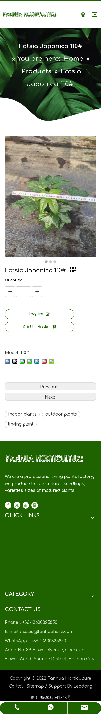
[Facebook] (8, 505)
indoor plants (22, 414)
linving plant (20, 424)
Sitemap (35, 686)
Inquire (36, 314)
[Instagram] (34, 505)
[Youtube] (26, 505)
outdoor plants (61, 414)
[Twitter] (17, 505)
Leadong (83, 686)
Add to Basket (37, 327)
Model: (12, 352)
